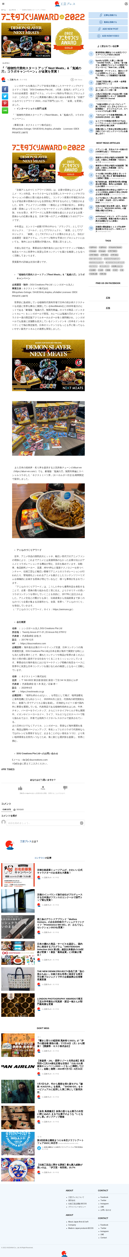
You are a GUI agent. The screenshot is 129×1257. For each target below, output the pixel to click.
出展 (101, 270)
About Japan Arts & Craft (78, 1222)
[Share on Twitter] (5, 96)
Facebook (104, 1197)
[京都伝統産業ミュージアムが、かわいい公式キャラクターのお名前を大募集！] (18, 875)
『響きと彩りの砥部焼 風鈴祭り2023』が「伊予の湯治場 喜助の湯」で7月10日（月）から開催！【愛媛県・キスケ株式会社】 (61, 1043)
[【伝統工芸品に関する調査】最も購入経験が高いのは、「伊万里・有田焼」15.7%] (18, 1169)
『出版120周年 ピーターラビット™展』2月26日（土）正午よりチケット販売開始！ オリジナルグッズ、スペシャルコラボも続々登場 (111, 107)
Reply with (81, 823)
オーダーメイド (96, 259)
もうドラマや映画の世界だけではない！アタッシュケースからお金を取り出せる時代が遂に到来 (111, 123)
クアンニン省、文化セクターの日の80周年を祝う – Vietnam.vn (111, 151)
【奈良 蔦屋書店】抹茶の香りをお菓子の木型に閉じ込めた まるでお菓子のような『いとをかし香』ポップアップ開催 (60, 1114)
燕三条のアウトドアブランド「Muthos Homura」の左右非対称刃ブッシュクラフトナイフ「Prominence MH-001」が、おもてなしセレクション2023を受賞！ (60, 923)
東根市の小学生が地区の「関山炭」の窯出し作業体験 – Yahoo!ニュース (111, 159)
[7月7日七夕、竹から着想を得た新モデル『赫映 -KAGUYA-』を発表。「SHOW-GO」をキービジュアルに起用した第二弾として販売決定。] (18, 1091)
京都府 (93, 270)
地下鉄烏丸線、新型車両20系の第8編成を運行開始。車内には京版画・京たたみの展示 (111, 184)
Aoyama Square (115, 247)
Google (93, 251)
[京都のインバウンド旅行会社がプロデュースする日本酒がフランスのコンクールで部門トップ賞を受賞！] (18, 901)
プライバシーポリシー (77, 1207)
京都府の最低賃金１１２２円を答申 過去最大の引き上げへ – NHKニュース (110, 229)
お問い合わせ (106, 1210)
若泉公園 (94, 274)
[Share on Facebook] (5, 89)
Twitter (103, 1200)
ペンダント (105, 266)
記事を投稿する (110, 15)
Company (72, 1225)
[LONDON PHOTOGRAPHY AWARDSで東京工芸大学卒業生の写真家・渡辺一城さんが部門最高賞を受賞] (18, 1005)
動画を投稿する (110, 22)
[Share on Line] (5, 110)
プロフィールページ (26, 793)
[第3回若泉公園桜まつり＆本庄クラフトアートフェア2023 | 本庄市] (18, 1143)
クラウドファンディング (115, 262)
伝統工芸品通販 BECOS (77, 1204)
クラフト (94, 266)
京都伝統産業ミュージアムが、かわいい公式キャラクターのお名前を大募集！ (60, 871)
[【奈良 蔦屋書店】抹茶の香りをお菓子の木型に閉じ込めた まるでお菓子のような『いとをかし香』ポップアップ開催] (18, 1117)
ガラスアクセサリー (112, 259)
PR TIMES (8, 769)
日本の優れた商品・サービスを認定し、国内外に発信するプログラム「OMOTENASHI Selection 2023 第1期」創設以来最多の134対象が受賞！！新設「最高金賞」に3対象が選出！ (60, 949)
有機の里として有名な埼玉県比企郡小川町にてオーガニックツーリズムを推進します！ (111, 131)
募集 (108, 270)
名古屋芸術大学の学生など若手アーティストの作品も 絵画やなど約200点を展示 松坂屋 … (111, 192)
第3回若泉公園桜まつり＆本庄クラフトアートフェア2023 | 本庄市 (111, 54)
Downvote (65, 788)
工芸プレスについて (76, 1197)
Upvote (20, 788)
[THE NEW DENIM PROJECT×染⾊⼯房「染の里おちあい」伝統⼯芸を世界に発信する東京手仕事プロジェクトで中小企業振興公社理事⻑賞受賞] (18, 979)
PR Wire (105, 255)
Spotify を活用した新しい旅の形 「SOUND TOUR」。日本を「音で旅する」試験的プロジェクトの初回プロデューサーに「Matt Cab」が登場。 (111, 63)
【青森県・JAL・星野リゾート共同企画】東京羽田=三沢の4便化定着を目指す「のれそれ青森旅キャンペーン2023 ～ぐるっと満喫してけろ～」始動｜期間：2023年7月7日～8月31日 (61, 1064)
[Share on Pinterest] (5, 103)
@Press (93, 247)
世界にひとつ (117, 266)
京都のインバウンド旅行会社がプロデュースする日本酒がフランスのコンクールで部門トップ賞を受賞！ (60, 897)
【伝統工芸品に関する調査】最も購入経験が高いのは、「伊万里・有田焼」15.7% (60, 1166)
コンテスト (39, 858)
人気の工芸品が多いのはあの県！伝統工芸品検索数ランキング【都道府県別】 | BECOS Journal (111, 97)
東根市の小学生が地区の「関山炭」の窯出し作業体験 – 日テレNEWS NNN (111, 167)
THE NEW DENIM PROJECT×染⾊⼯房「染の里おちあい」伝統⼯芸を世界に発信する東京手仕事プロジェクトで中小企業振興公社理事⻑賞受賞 (60, 975)
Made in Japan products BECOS (80, 1228)
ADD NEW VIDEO (110, 36)
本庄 (115, 270)
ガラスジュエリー (97, 262)
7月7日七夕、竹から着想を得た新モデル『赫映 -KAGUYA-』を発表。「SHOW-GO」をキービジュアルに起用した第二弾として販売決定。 (60, 1088)
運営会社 (71, 1200)
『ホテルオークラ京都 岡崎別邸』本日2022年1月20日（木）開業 (110, 116)
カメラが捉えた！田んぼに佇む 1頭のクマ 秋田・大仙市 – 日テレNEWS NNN (111, 200)
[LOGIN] (126, 3)
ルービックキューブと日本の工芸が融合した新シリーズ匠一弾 (111, 89)
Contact (104, 1238)
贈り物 (103, 274)
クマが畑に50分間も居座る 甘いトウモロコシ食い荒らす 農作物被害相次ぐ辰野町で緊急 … (110, 176)
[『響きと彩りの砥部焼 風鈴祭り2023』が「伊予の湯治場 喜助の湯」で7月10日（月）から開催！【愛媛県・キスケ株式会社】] (18, 1045)
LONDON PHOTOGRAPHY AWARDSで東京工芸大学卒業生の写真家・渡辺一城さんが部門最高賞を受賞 (60, 1001)
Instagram (105, 1204)
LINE (102, 1207)
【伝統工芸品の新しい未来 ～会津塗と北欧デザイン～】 (110, 82)
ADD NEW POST (110, 29)
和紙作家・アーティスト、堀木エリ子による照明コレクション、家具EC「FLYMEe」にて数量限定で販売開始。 (111, 74)
